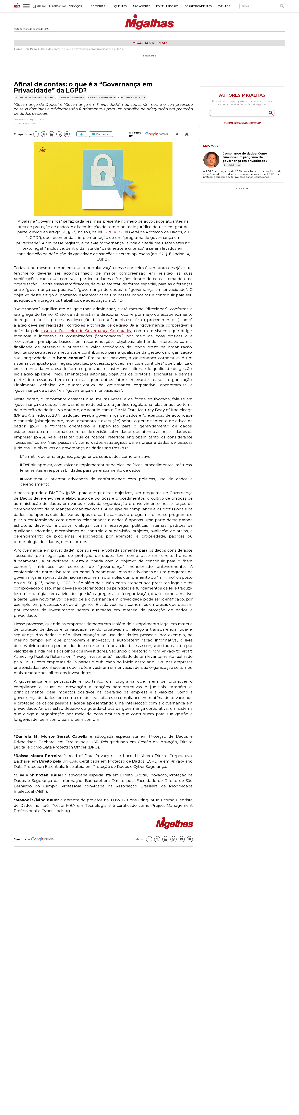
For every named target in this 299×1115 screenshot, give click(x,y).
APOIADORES (141, 6)
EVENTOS (224, 6)
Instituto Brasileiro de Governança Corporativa (86, 330)
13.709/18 (111, 232)
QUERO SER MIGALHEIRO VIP (242, 123)
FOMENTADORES (167, 6)
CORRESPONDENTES (198, 6)
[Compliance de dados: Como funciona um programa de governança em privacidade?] (213, 160)
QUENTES (120, 6)
